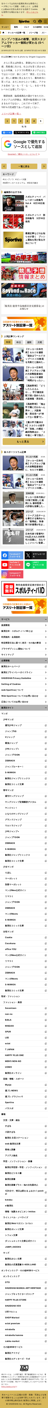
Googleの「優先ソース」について (23, 154)
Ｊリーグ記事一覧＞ (11, 113)
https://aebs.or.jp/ (9, 1387)
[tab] (5, 27)
